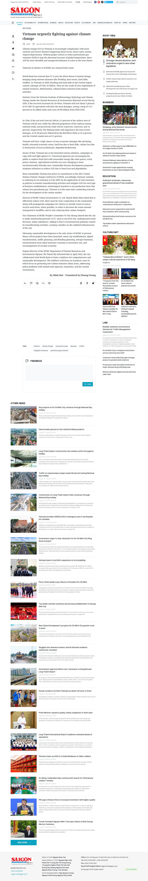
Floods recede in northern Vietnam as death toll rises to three (65, 691)
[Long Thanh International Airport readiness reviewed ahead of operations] (24, 742)
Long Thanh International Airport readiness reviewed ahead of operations (65, 735)
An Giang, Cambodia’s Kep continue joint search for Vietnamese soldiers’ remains (66, 779)
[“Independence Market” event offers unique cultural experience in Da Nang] (120, 245)
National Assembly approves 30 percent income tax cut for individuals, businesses (121, 73)
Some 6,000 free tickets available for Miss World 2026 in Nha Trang (110, 310)
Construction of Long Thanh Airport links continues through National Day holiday (64, 496)
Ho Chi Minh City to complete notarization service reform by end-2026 (118, 351)
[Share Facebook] (13, 42)
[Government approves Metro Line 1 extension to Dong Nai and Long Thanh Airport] (24, 676)
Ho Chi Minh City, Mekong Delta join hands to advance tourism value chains (119, 154)
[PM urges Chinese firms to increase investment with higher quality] (24, 807)
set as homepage (131, 869)
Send (89, 384)
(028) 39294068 (17, 871)
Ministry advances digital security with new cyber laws (119, 373)
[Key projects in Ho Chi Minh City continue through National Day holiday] (24, 414)
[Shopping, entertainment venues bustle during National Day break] (120, 115)
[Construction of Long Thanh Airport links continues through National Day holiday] (24, 502)
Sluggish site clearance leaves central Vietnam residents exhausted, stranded (63, 648)
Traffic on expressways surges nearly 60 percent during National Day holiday (66, 474)
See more (22, 842)
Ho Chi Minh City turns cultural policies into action (128, 283)
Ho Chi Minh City (30, 23)
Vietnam (37, 346)
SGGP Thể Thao (49, 2)
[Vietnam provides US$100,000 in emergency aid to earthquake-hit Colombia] (24, 524)
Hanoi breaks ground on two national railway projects (61, 429)
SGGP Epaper (87, 2)
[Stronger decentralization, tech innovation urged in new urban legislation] (120, 48)
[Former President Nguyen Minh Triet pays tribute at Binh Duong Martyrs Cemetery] (24, 829)
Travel (124, 23)
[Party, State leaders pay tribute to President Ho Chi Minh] (24, 589)
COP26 (81, 346)
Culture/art (86, 23)
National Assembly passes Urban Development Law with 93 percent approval (121, 87)
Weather (132, 23)
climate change (47, 346)
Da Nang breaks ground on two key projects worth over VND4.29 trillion (119, 94)
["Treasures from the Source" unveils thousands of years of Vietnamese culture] (111, 273)
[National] (13, 78)
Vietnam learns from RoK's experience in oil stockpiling (62, 560)
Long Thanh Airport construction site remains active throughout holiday (66, 452)
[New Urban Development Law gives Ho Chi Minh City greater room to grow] (24, 633)
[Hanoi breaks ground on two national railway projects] (24, 436)
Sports (77, 23)
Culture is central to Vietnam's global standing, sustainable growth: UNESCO (129, 311)
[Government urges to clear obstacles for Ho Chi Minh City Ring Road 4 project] (24, 546)
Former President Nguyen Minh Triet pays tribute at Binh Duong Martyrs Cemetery (66, 822)
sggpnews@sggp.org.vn (19, 874)
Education (69, 23)
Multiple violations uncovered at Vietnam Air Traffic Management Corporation (116, 329)
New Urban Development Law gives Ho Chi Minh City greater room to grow (66, 626)
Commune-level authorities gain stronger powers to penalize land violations (119, 359)
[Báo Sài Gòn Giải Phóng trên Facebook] (95, 2)
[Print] (13, 60)
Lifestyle (117, 23)
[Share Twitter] (13, 48)
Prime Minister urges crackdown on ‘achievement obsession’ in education (117, 203)
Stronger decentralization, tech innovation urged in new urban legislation (121, 63)
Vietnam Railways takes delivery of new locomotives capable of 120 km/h (118, 161)
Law (94, 23)
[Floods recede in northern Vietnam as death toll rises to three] (24, 698)
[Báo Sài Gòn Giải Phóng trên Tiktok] (102, 2)
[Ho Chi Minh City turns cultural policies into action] (129, 273)
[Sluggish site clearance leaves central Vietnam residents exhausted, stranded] (24, 654)
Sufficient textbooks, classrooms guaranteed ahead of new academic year (118, 183)
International (43, 23)
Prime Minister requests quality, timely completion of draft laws (66, 713)
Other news (18, 403)
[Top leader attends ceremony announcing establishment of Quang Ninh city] (24, 611)
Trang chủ (13, 22)
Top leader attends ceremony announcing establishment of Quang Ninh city (67, 605)
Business (53, 23)
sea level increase (62, 346)
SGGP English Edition (26, 12)
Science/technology (104, 23)
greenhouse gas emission (59, 350)
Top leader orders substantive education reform (118, 224)
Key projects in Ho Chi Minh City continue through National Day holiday (65, 408)
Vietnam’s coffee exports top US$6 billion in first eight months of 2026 (119, 147)
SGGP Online (37, 2)
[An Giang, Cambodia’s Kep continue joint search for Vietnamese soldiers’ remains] (24, 785)
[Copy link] (13, 66)
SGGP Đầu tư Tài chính (65, 2)
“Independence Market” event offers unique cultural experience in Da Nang (119, 259)
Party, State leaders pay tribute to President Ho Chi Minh (63, 582)
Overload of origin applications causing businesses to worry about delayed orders (119, 168)
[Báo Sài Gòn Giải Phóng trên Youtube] (99, 2)
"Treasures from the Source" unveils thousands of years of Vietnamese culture (111, 286)
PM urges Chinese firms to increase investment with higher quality (67, 800)
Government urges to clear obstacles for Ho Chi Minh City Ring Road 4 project (65, 539)
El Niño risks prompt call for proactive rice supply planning (121, 80)
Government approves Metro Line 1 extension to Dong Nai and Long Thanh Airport (65, 670)
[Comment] (13, 72)
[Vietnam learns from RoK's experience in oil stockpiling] (24, 567)
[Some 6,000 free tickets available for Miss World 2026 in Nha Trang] (111, 299)
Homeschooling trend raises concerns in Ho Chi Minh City (119, 217)
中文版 (77, 2)
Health (60, 23)
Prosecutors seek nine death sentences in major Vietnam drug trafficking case (119, 366)
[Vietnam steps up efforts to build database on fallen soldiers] (24, 763)
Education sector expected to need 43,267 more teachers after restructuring (119, 210)
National (19, 23)
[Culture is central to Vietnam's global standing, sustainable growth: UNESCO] (129, 299)
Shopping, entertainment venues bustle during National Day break (120, 128)
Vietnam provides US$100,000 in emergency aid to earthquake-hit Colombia (66, 518)
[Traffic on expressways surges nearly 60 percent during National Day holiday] (24, 480)
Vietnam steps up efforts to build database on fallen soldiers (65, 756)
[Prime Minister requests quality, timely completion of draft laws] (24, 720)
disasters (73, 346)
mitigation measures (41, 350)
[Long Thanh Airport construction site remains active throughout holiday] (24, 458)
